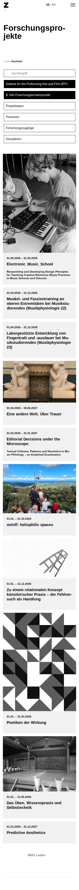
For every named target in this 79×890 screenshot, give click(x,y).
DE (48, 4)
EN (53, 4)
